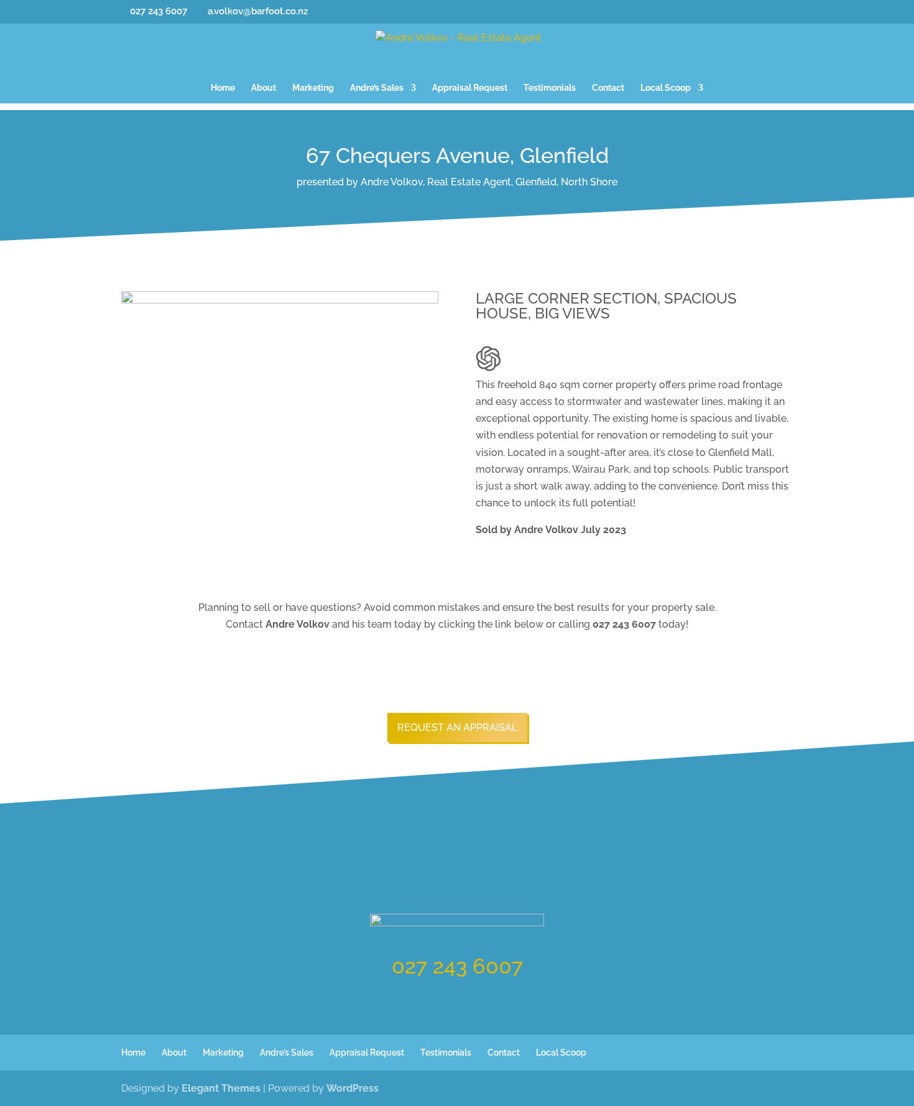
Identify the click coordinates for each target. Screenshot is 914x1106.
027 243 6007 (457, 966)
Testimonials (550, 88)
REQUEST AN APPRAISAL (457, 727)
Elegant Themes (221, 1088)
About (263, 88)
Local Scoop (665, 88)
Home (223, 88)
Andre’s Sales (377, 88)
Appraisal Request (469, 88)
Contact (608, 88)
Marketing (313, 88)
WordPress (352, 1088)
